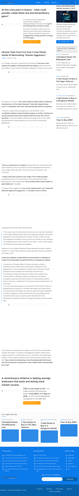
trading (70, 460)
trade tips (70, 463)
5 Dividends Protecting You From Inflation (47, 458)
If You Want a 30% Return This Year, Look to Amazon (16, 470)
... (62, 70)
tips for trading (72, 466)
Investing (59, 95)
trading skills (71, 458)
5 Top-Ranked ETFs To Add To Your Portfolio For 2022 (49, 470)
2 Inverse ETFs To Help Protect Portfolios (16, 463)
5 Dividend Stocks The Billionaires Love (9, 424)
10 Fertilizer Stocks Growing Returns (46, 463)
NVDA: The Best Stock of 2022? (13, 466)
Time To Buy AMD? (64, 120)
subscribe (70, 479)
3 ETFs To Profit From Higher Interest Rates (48, 466)
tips (69, 469)
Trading (4, 58)
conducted (31, 63)
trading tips (71, 455)
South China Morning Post (23, 228)
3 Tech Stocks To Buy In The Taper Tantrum (28, 424)
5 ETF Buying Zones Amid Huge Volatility (16, 460)
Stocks (58, 54)
